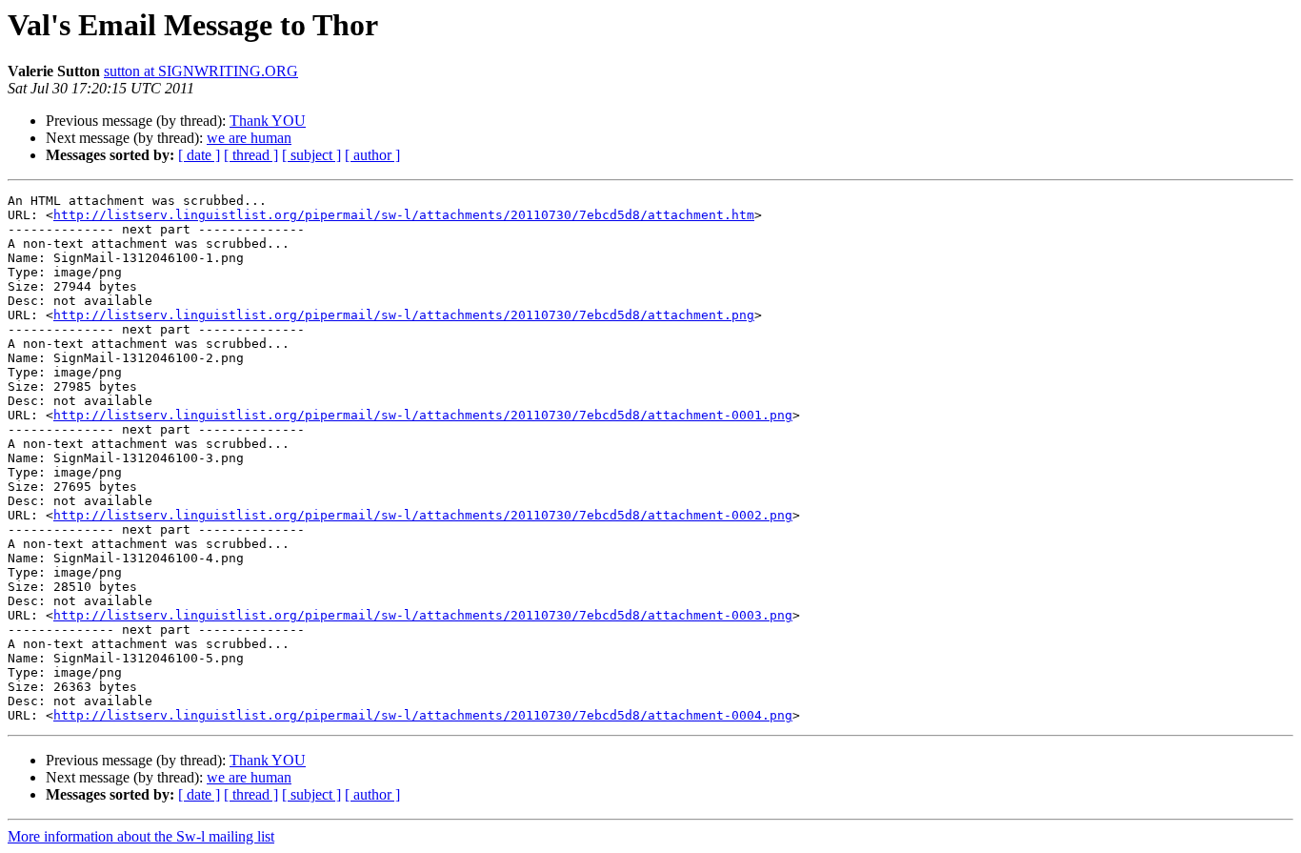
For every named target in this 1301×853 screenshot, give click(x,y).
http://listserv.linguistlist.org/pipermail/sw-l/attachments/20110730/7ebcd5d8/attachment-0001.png (422, 415)
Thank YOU (268, 120)
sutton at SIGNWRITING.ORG (201, 71)
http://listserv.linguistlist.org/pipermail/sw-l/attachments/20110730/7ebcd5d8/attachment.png (403, 315)
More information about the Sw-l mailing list (141, 836)
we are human (249, 138)
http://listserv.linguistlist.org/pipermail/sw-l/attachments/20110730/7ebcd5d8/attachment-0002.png (422, 515)
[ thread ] (251, 155)
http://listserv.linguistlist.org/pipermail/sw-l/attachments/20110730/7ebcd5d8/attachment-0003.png (422, 615)
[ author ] (372, 155)
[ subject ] (311, 155)
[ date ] (199, 155)
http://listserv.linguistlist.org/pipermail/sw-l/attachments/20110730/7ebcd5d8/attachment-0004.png (422, 715)
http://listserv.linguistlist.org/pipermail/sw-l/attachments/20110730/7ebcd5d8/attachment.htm (403, 215)
